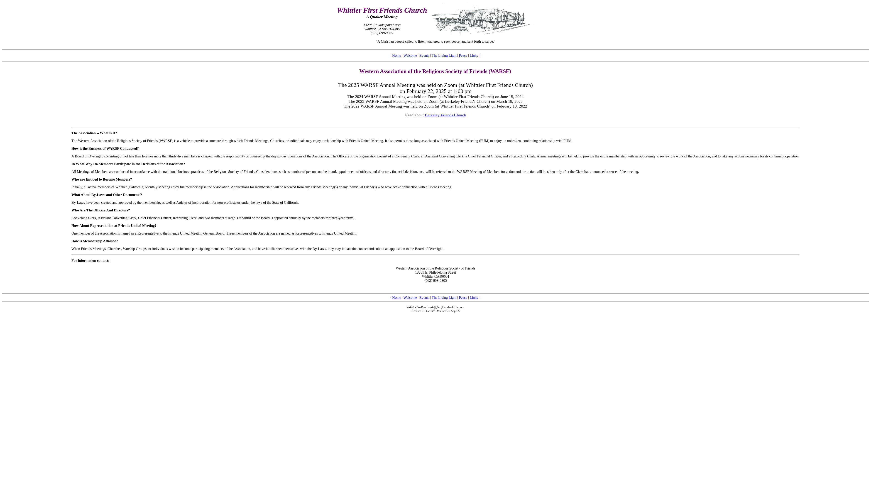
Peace (463, 55)
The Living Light (444, 55)
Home (396, 55)
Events (424, 55)
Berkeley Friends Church (445, 115)
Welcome (410, 55)
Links (474, 55)
